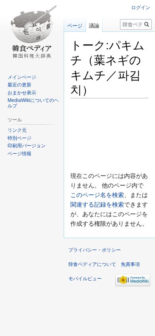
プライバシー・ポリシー (94, 250)
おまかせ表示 (22, 93)
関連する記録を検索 (97, 204)
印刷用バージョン (27, 145)
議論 (94, 26)
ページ (75, 26)
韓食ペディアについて (92, 264)
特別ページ (19, 138)
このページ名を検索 (97, 194)
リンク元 (17, 130)
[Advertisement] (109, 134)
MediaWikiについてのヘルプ (33, 103)
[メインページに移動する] (32, 32)
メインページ (22, 77)
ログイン (140, 7)
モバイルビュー (85, 278)
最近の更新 (19, 85)
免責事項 (130, 264)
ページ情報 (19, 153)
